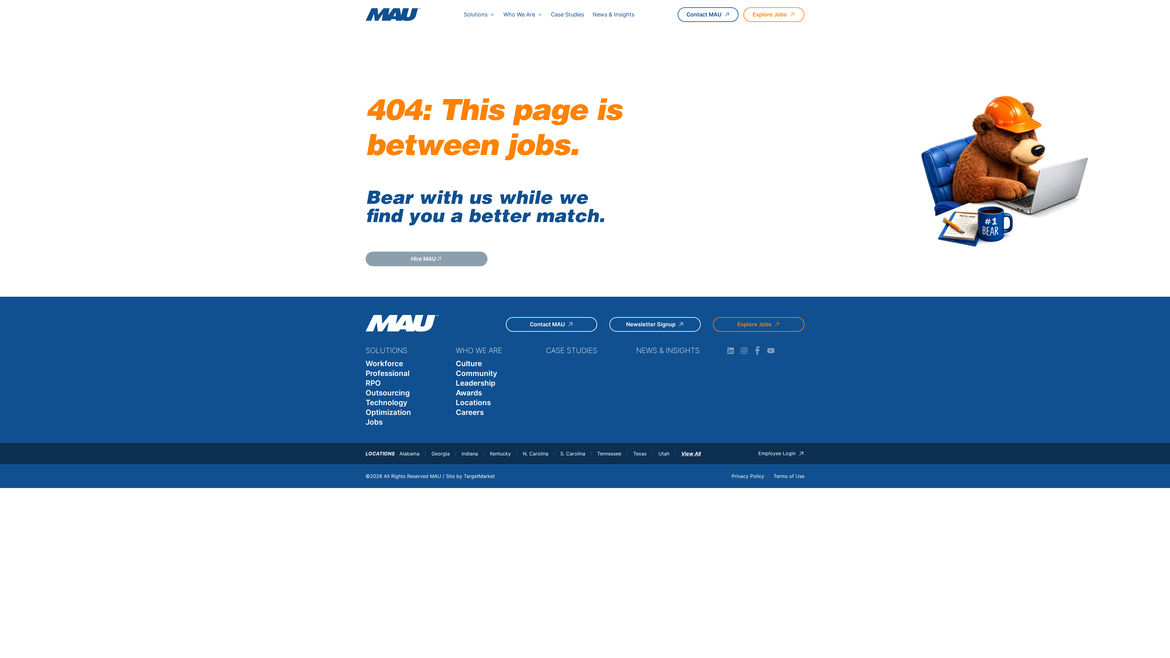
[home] (393, 14)
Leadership (475, 383)
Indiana (470, 454)
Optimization (388, 412)
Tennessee (609, 454)
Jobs (374, 422)
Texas (640, 454)
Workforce (384, 363)
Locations (473, 402)
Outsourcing (388, 392)
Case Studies (567, 14)
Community (476, 373)
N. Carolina (535, 454)
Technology (386, 402)
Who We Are (519, 14)
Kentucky (500, 454)
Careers (470, 412)
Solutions (476, 14)
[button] (479, 14)
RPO (373, 383)
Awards (469, 392)
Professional (388, 373)
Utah (663, 454)
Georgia (440, 454)
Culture (469, 363)
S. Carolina (572, 454)
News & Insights (613, 14)
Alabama (409, 454)
